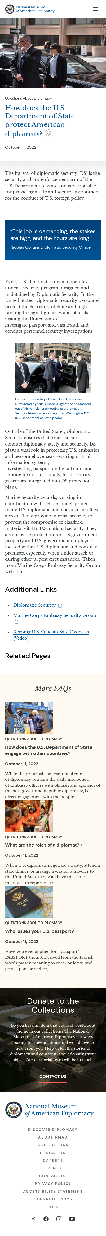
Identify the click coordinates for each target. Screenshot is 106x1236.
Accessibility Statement (53, 1191)
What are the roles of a (42, 845)
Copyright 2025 (53, 1199)
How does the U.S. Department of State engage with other (48, 750)
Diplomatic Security (35, 605)
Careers (53, 1160)
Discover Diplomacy (53, 1129)
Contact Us (53, 1076)
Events (53, 1168)
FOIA (53, 1207)
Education (53, 1153)
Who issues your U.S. (39, 931)
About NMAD (53, 1137)
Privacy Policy (53, 1183)
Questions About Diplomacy (28, 98)
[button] (49, 134)
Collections (53, 1145)
